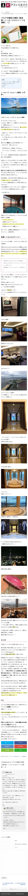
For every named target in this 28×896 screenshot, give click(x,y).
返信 (3, 805)
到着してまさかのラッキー (9, 83)
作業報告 (24, 756)
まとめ (4, 85)
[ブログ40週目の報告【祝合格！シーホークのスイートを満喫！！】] (14, 35)
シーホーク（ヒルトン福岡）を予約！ (11, 81)
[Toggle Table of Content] (18, 80)
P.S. (4, 86)
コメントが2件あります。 (15, 756)
